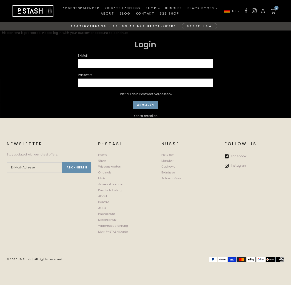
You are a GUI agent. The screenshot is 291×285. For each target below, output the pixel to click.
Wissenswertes (109, 166)
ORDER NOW (199, 26)
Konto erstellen (146, 116)
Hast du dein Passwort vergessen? (146, 94)
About (102, 196)
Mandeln (167, 160)
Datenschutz (107, 220)
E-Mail (83, 55)
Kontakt (103, 202)
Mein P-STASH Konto (113, 231)
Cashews (168, 166)
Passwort (85, 75)
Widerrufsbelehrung (113, 226)
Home (102, 155)
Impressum (106, 214)
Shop (102, 160)
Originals (104, 172)
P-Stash (26, 259)
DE (234, 11)
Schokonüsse (171, 178)
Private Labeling (110, 190)
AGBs (102, 208)
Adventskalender (111, 184)
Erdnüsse (168, 172)
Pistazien (168, 155)
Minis (101, 178)
